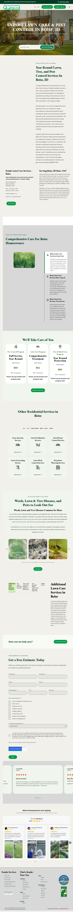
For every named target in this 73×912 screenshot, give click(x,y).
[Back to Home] (11, 7)
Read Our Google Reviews (13, 196)
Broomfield (25, 882)
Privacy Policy (22, 909)
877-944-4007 (64, 2)
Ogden (42, 877)
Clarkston (43, 886)
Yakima (42, 897)
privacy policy (29, 742)
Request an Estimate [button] (37, 390)
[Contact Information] (35, 7)
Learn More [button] (38, 569)
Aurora (24, 880)
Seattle (42, 891)
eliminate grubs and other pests (31, 519)
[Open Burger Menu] (69, 7)
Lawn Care (7, 875)
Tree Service (7, 877)
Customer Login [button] (47, 6)
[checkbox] (38, 710)
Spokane (43, 893)
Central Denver (26, 887)
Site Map (17, 909)
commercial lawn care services (25, 522)
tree (65, 176)
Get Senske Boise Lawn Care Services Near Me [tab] (35, 587)
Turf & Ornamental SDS (20, 908)
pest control (51, 124)
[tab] (24, 428)
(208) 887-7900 (10, 185)
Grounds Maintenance (9, 881)
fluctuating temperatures (51, 194)
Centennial (25, 884)
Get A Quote (11, 203)
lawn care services (23, 527)
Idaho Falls (25, 898)
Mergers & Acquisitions (10, 886)
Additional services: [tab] (43, 584)
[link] (18, 549)
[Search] (38, 6)
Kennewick (43, 888)
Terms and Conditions (9, 909)
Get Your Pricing (47, 47)
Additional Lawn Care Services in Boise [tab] (12, 586)
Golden (24, 889)
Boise (24, 894)
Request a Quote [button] (59, 6)
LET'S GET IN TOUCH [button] (60, 641)
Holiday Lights (7, 884)
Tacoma (43, 895)
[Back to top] (70, 909)
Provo (42, 879)
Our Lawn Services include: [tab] (19, 586)
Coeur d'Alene (26, 896)
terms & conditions (17, 742)
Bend (24, 903)
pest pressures (46, 195)
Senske (11, 514)
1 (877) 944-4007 (8, 892)
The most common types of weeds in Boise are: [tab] (26, 586)
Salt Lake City (44, 881)
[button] (22, 562)
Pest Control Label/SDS (10, 908)
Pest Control (7, 879)
